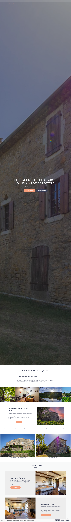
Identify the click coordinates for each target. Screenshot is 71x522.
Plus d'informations (15, 487)
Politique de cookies (30, 520)
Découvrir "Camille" (42, 190)
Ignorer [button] (62, 520)
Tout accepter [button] (57, 520)
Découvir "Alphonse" (29, 190)
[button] (1, 394)
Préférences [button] (67, 520)
